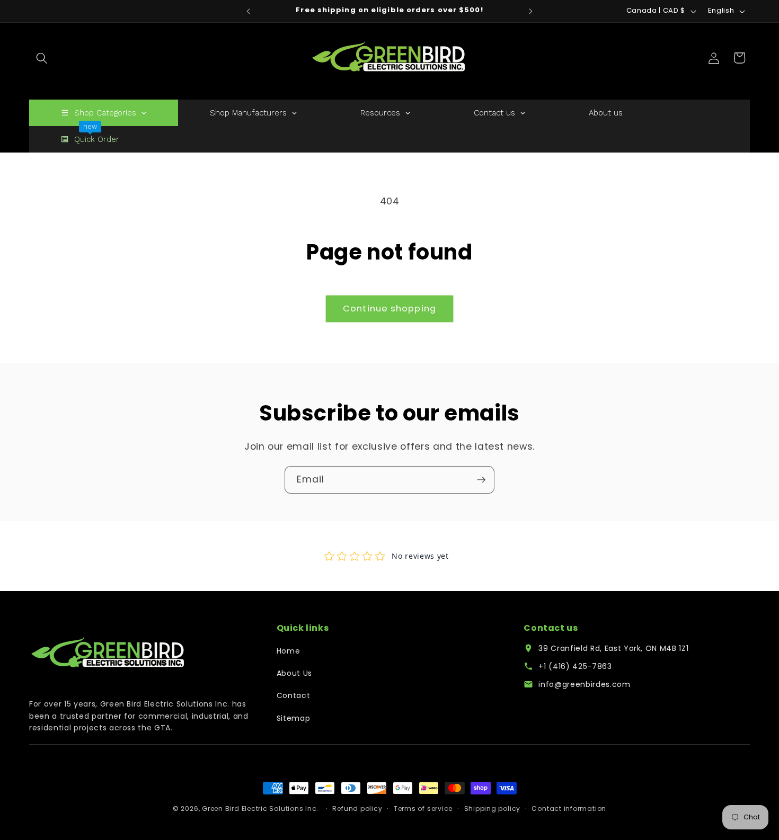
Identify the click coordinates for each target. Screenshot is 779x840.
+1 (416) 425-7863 (575, 666)
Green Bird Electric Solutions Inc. (260, 808)
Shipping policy (492, 808)
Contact (294, 695)
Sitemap (294, 718)
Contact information (569, 808)
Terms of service (423, 808)
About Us (294, 673)
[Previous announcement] (248, 11)
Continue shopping (389, 308)
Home (288, 651)
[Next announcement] (531, 11)
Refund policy (357, 808)
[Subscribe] (481, 480)
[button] (42, 57)
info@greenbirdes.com (584, 684)
